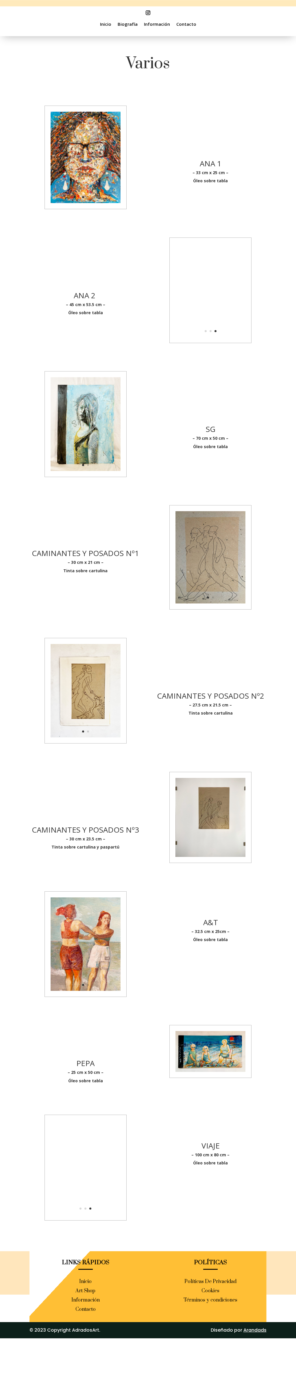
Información (157, 24)
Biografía (128, 24)
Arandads (255, 1330)
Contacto (186, 24)
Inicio (105, 24)
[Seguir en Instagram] (148, 12)
